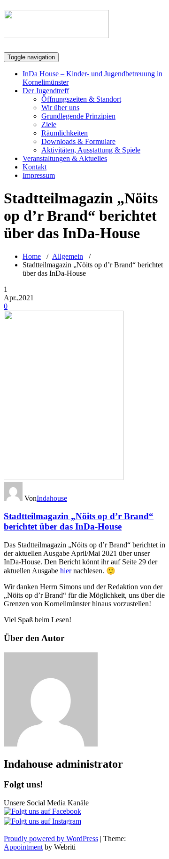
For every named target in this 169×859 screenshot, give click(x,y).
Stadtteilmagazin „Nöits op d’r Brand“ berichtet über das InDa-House (79, 521)
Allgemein (67, 256)
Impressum (39, 175)
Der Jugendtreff (46, 91)
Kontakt (34, 167)
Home (32, 256)
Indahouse (52, 498)
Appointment (23, 847)
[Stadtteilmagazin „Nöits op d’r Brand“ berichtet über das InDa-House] (63, 478)
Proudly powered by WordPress (51, 839)
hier (65, 571)
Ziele (48, 124)
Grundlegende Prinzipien (78, 116)
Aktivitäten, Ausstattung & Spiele (90, 150)
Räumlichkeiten (64, 133)
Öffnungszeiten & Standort (81, 99)
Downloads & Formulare (78, 141)
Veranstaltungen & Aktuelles (65, 158)
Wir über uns (60, 108)
